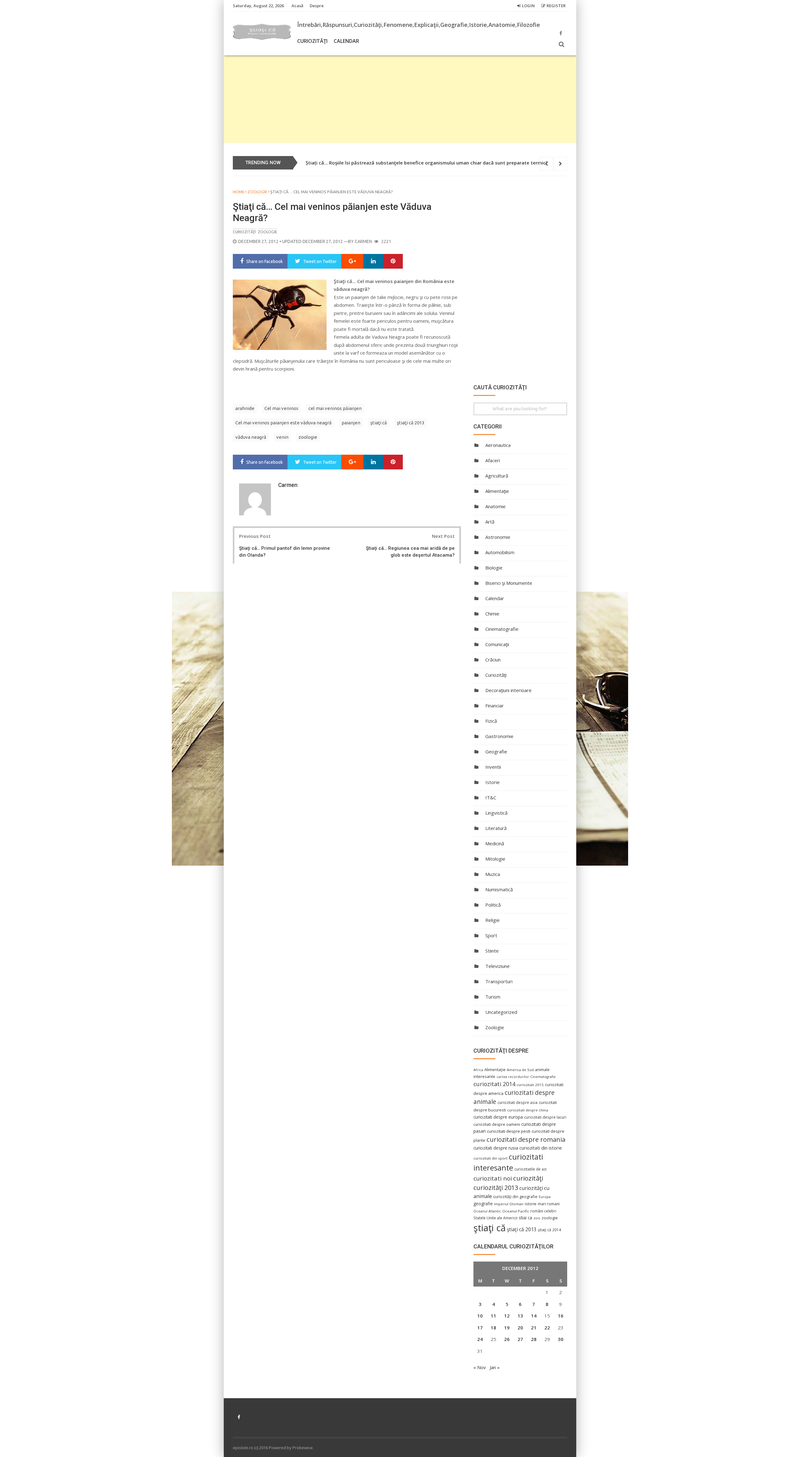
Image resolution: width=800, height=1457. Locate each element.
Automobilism (499, 552)
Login (528, 5)
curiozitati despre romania (526, 1139)
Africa (478, 1070)
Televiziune (497, 966)
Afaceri (492, 460)
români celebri (543, 1210)
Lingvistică (496, 813)
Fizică (491, 721)
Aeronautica (498, 445)
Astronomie (497, 537)
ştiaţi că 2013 (410, 422)
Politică (493, 905)
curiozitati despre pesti (508, 1131)
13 (520, 1316)
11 (493, 1316)
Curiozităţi (312, 41)
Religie (492, 920)
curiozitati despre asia (518, 1102)
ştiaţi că (378, 422)
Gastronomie (499, 736)
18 (493, 1327)
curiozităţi (528, 1178)
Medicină (494, 843)
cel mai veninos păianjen (335, 408)
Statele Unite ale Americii (495, 1217)
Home (238, 192)
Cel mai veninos (281, 408)
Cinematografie (501, 629)
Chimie (492, 613)
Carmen (363, 241)
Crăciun (493, 659)
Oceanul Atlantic (487, 1211)
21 (534, 1327)
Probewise (302, 1447)
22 (547, 1327)
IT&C (490, 797)
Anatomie (495, 506)
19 (507, 1327)
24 (480, 1339)
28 (534, 1339)
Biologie (493, 567)
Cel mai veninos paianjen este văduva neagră (283, 422)
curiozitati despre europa (498, 1117)
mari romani (549, 1204)
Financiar (494, 705)
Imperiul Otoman (508, 1204)
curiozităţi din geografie (515, 1196)
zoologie (307, 437)
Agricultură (496, 476)
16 (560, 1316)
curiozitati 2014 (494, 1084)
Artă (489, 522)
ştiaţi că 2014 (549, 1229)
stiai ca (525, 1218)
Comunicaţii (497, 644)
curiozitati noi (492, 1178)
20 (520, 1327)
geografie (483, 1204)
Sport (491, 935)
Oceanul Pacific (515, 1211)
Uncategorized (501, 1012)
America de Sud (520, 1069)
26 (507, 1339)
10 (480, 1316)
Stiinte (492, 951)
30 (560, 1339)
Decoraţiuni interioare (508, 690)
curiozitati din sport (490, 1158)
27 (520, 1339)
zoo (536, 1218)
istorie (531, 1204)
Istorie (492, 782)
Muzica (492, 874)
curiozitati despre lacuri (545, 1117)
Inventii (493, 767)
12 (507, 1316)
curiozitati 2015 (530, 1084)
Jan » (495, 1367)
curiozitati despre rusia (495, 1148)
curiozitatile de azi (530, 1168)
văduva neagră (250, 437)
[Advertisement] (400, 99)
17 (480, 1327)
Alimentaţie (497, 491)
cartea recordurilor (513, 1077)
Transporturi (498, 981)
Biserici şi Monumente (508, 583)
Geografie (496, 751)
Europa (545, 1197)
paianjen (351, 422)
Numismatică (499, 889)
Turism (492, 997)
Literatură (496, 828)
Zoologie (257, 192)
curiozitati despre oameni (496, 1124)
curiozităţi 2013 (495, 1187)
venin (282, 437)
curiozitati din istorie (540, 1148)
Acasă (297, 5)
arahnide (244, 408)
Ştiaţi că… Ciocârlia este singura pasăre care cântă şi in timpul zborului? (387, 162)
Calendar (346, 41)
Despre (317, 5)
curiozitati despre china (527, 1110)
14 (534, 1316)
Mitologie (495, 859)
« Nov (479, 1367)
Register (556, 5)
